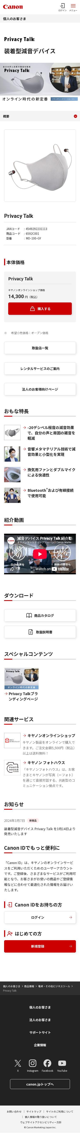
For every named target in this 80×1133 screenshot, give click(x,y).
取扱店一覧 (40, 347)
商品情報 (29, 986)
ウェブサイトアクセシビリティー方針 (41, 1122)
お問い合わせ (14, 1111)
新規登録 (37, 946)
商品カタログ (44, 615)
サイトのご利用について (59, 1111)
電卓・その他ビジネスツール (54, 986)
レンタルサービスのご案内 (40, 368)
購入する (44, 308)
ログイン (37, 917)
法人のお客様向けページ (40, 389)
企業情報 (40, 1045)
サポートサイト (40, 1032)
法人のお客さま (40, 1020)
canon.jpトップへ (40, 1084)
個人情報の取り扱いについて (41, 1117)
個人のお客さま (14, 18)
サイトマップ (33, 1111)
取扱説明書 (44, 631)
